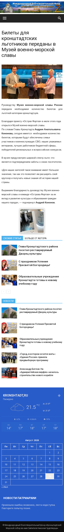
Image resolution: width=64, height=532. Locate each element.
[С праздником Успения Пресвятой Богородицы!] (9, 265)
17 (6, 470)
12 (23, 464)
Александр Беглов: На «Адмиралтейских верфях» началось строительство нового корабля (39, 372)
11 (15, 464)
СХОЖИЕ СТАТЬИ (12, 238)
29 (49, 476)
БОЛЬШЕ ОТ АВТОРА (36, 238)
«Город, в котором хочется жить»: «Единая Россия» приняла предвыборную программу (38, 357)
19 (23, 470)
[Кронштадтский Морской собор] (32, 7)
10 (6, 464)
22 (49, 470)
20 (32, 470)
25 (15, 476)
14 (41, 464)
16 (58, 464)
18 (15, 470)
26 (23, 476)
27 (32, 476)
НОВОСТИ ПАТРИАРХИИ (19, 498)
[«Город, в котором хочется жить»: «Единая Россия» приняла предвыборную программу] (9, 357)
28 (41, 476)
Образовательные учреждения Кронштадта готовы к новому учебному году (39, 280)
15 (49, 464)
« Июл (5, 486)
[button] (59, 18)
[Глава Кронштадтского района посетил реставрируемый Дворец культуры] (9, 250)
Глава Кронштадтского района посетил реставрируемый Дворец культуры (38, 250)
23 (58, 470)
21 (41, 470)
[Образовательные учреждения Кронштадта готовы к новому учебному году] (9, 280)
